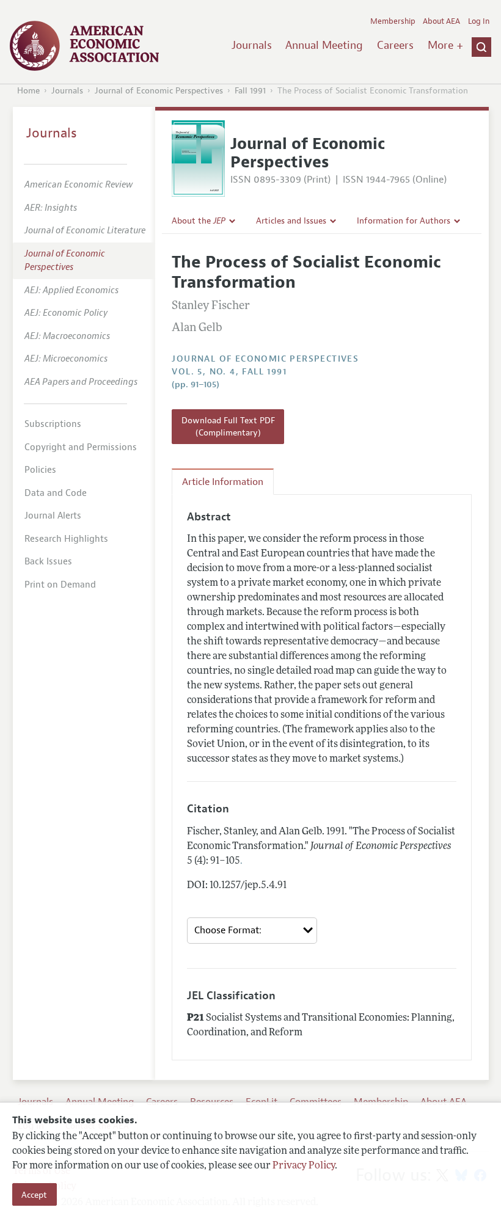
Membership (392, 21)
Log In (478, 21)
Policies (40, 470)
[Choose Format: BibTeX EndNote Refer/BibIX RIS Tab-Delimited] (252, 930)
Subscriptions (52, 424)
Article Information (222, 482)
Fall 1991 (250, 91)
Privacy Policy (303, 1166)
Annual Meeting (324, 45)
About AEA (441, 21)
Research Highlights (66, 539)
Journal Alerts (52, 516)
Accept (34, 1194)
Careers (395, 45)
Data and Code (55, 493)
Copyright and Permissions (80, 447)
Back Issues (48, 561)
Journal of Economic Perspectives (159, 91)
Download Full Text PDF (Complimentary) (228, 426)
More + (445, 45)
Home (28, 91)
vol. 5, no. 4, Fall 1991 (229, 371)
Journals (252, 45)
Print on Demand (60, 585)
